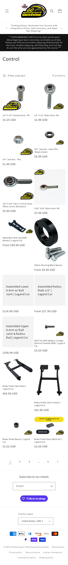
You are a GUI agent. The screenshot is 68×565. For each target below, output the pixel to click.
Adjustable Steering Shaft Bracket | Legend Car (15, 239)
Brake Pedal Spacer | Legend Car (16, 440)
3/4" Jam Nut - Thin (12, 159)
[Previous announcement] (6, 28)
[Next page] (57, 461)
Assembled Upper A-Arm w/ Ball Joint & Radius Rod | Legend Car (17, 331)
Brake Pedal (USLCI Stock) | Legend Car (47, 404)
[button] (7, 11)
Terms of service (32, 552)
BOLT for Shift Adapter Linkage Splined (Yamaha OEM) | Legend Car (49, 343)
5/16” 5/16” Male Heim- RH (47, 208)
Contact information (52, 552)
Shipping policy (46, 557)
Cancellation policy (27, 557)
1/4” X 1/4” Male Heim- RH (46, 115)
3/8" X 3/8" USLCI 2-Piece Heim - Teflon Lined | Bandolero (18, 205)
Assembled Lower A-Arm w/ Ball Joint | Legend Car (18, 290)
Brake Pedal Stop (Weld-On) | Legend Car (48, 440)
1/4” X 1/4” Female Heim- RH (16, 115)
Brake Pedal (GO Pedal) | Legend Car (14, 387)
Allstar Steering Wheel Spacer (48, 265)
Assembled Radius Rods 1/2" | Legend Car (50, 290)
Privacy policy (15, 552)
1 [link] (10, 461)
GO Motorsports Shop (20, 547)
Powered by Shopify (40, 547)
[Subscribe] (51, 486)
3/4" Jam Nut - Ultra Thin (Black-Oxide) (46, 150)
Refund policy (58, 547)
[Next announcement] (61, 28)
